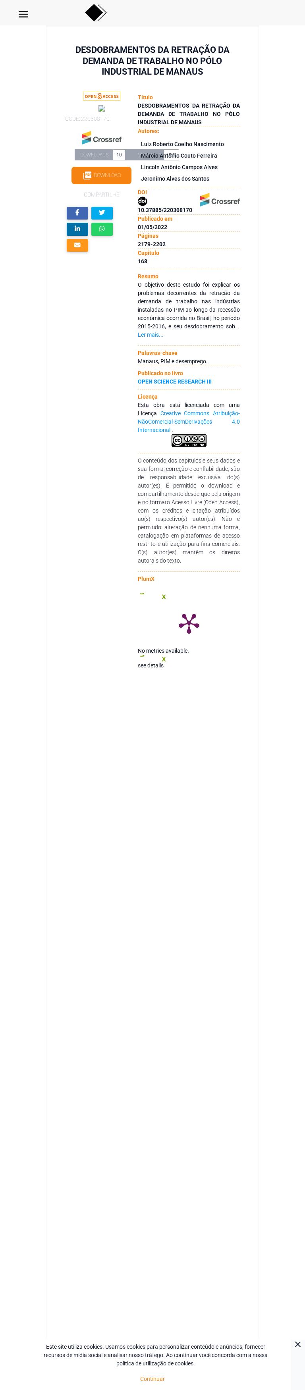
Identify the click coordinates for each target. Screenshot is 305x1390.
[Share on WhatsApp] (102, 229)
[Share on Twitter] (102, 213)
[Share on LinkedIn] (77, 229)
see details (151, 665)
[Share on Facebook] (77, 213)
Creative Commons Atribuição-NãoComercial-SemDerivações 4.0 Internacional (188, 421)
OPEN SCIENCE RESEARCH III (175, 381)
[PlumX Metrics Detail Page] (189, 623)
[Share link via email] (77, 245)
